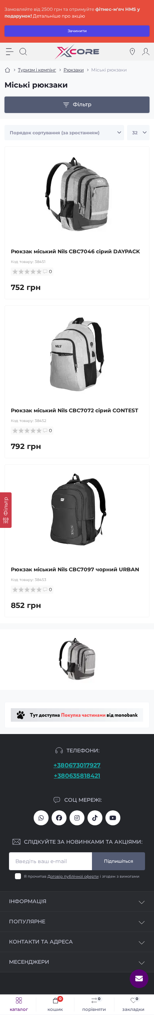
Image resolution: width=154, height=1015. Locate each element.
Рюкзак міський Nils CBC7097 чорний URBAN (75, 569)
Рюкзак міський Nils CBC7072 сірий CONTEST (74, 410)
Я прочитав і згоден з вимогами (81, 876)
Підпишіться (118, 861)
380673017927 (41, 817)
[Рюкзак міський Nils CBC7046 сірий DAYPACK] (77, 195)
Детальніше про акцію (59, 16)
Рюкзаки (74, 70)
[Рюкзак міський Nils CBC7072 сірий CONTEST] (77, 354)
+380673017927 (77, 765)
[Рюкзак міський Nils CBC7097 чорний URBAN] (77, 513)
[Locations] (132, 51)
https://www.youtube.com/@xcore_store (112, 817)
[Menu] (9, 51)
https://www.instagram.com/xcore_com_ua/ (77, 817)
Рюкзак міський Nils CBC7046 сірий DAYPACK (75, 251)
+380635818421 (77, 775)
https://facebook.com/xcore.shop (59, 817)
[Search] (23, 51)
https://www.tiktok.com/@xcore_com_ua (94, 817)
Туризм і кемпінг (37, 70)
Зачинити (77, 30)
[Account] (146, 51)
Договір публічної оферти (73, 876)
